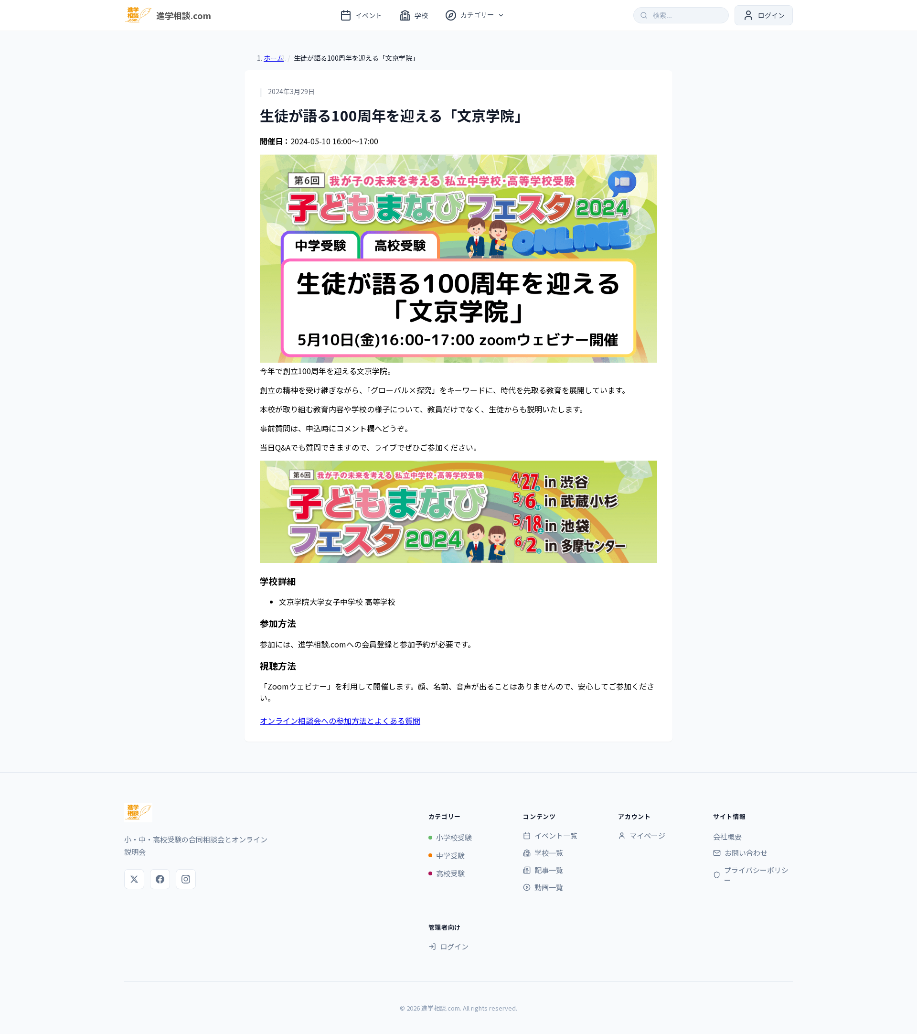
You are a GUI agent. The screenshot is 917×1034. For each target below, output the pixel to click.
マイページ (647, 835)
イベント (368, 15)
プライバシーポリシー (756, 875)
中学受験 (450, 856)
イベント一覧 (555, 835)
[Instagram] (186, 879)
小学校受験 (454, 837)
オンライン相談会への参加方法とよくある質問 (340, 720)
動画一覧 (548, 887)
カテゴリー (477, 15)
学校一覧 (548, 853)
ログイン (454, 946)
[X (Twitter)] (134, 879)
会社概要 (727, 836)
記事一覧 (548, 870)
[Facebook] (160, 879)
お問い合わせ (746, 853)
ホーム (274, 58)
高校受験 (450, 873)
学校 (421, 15)
